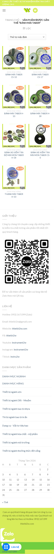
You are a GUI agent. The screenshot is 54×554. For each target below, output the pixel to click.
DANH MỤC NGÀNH (14, 376)
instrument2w (19, 342)
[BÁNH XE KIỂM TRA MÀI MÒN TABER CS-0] (40, 135)
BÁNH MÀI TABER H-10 (14, 114)
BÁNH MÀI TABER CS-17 (40, 75)
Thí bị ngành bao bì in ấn (14, 417)
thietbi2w (11, 335)
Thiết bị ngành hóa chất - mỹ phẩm (20, 434)
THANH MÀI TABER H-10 (14, 195)
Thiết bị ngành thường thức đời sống (21, 450)
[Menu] (4, 10)
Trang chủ (12, 19)
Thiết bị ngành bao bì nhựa (16, 408)
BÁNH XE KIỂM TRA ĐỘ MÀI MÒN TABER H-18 (14, 155)
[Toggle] (46, 382)
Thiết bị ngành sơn (11, 391)
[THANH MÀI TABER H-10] (14, 177)
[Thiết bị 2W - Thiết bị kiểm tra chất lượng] (27, 10)
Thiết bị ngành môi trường (16, 442)
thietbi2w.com (19, 328)
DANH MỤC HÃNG (13, 383)
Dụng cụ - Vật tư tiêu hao (15, 425)
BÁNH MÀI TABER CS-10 (14, 75)
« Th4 (5, 502)
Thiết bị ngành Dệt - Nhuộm (16, 400)
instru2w (15, 356)
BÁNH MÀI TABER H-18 (40, 114)
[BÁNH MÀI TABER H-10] (14, 96)
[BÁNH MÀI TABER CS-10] (14, 57)
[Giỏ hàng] (35, 10)
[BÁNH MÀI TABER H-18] (40, 96)
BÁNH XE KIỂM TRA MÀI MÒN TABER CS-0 (40, 155)
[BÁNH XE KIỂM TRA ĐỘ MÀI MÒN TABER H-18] (14, 135)
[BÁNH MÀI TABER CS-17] (40, 57)
